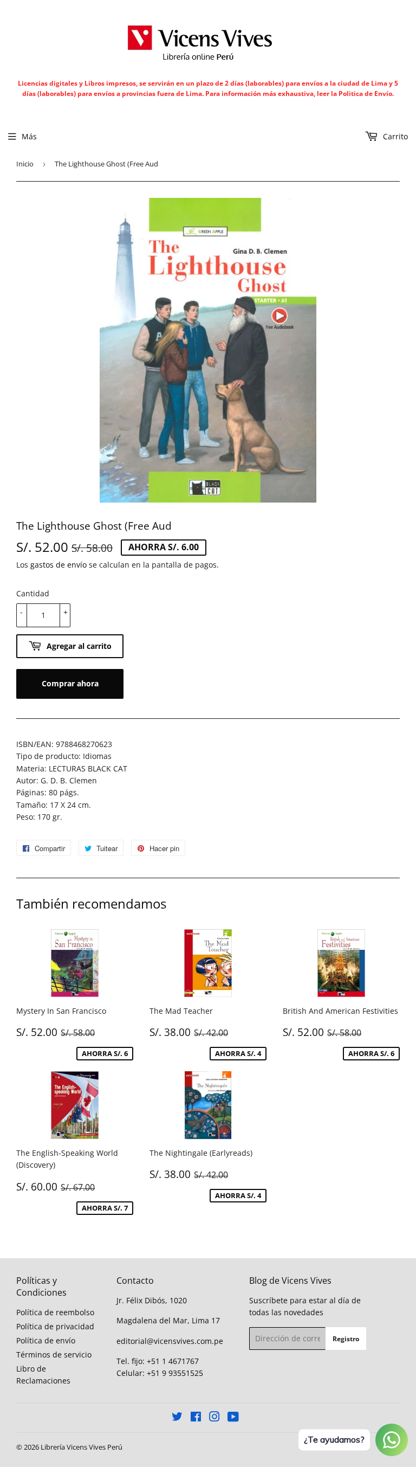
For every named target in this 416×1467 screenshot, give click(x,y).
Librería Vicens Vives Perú (81, 1447)
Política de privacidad (55, 1326)
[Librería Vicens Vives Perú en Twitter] (177, 1418)
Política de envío (45, 1340)
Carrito (394, 136)
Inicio (25, 164)
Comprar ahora (70, 683)
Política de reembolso (55, 1312)
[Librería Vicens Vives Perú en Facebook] (196, 1418)
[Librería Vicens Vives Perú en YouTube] (233, 1418)
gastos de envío (58, 564)
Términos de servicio (54, 1354)
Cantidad (32, 593)
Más (29, 136)
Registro (346, 1338)
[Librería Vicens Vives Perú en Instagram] (214, 1418)
